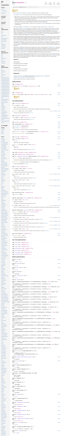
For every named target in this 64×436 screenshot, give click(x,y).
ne (14, 205)
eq (14, 199)
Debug (16, 115)
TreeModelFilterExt (22, 414)
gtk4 (13, 1)
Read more (31, 112)
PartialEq (26, 197)
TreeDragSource (21, 152)
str (23, 131)
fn (21, 131)
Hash (16, 136)
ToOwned (18, 394)
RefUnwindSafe (18, 248)
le (14, 221)
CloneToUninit (20, 275)
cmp (15, 168)
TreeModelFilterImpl (22, 156)
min (15, 179)
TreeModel (32, 94)
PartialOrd (26, 210)
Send (17, 242)
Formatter (26, 117)
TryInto (20, 430)
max (15, 174)
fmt (15, 117)
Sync (17, 244)
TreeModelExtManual (22, 410)
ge (14, 228)
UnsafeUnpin (18, 252)
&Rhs (23, 205)
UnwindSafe (17, 254)
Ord (16, 166)
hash (15, 138)
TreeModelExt (20, 406)
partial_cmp (17, 211)
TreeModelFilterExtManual (23, 418)
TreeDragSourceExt (21, 402)
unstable (55, 174)
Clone (16, 103)
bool (27, 199)
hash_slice (16, 144)
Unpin (16, 250)
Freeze (16, 246)
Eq (15, 122)
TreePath (44, 94)
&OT (23, 199)
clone (15, 105)
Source (13, 3)
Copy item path (26, 2)
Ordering (30, 168)
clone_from (16, 110)
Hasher (16, 140)
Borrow (18, 263)
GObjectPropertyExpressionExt (24, 356)
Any (17, 259)
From (18, 279)
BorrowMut (19, 267)
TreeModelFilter (19, 84)
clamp (15, 185)
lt (14, 217)
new (17, 94)
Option (22, 86)
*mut (48, 296)
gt (14, 225)
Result (34, 117)
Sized (17, 147)
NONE (19, 86)
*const (49, 281)
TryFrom (20, 422)
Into (19, 360)
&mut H (26, 138)
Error (16, 355)
